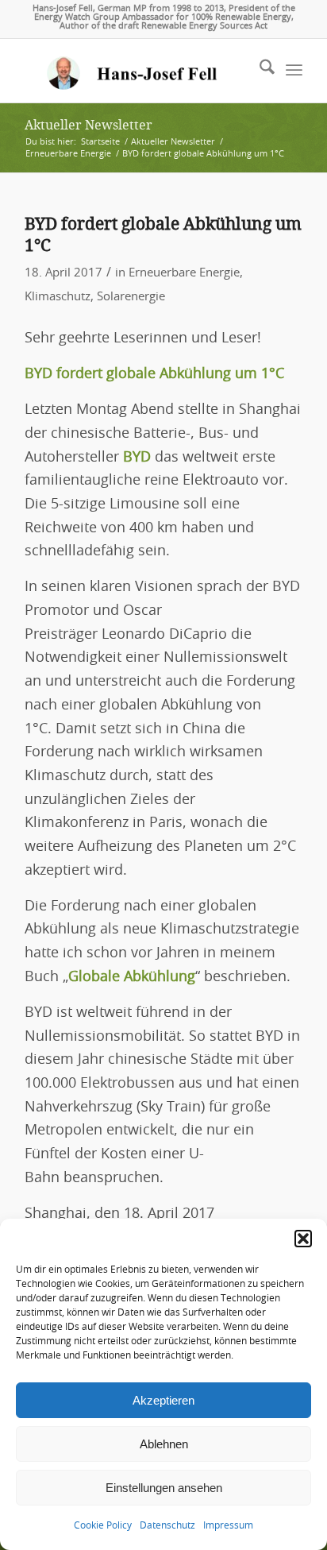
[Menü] (294, 71)
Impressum (228, 1525)
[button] (303, 1239)
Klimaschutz (57, 297)
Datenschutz (167, 1525)
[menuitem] (259, 70)
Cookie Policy (103, 1525)
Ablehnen (164, 1444)
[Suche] (259, 70)
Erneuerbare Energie (184, 273)
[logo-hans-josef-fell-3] (136, 70)
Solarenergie (131, 297)
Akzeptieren (163, 1400)
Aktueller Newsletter (88, 125)
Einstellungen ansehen (164, 1487)
